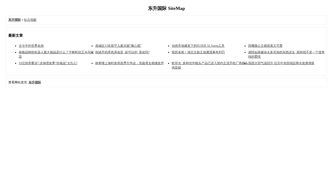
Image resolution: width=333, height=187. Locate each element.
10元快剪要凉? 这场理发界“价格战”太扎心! (48, 63)
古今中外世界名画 (31, 46)
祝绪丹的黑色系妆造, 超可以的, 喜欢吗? (122, 52)
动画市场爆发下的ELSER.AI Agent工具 (198, 46)
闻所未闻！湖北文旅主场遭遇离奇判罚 (198, 52)
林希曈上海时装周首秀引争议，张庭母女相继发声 (129, 63)
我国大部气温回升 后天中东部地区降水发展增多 (281, 63)
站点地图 (30, 20)
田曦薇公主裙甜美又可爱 (265, 46)
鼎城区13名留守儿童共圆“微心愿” (118, 46)
